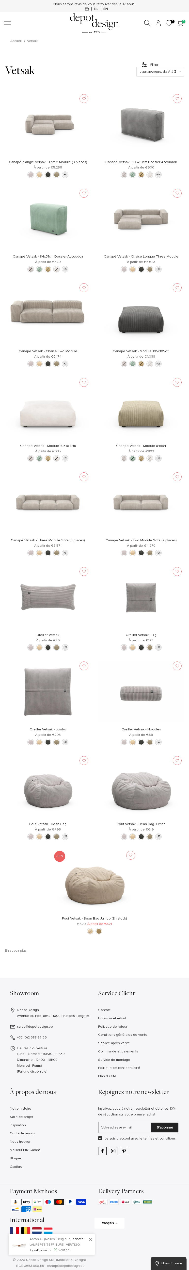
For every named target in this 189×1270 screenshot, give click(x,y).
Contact (104, 1010)
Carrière (16, 1167)
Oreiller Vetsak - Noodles (141, 729)
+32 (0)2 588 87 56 (32, 1037)
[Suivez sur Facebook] (102, 1151)
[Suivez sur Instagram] (113, 1151)
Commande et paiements (118, 1051)
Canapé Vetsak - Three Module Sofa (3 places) (48, 540)
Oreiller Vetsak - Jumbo (48, 729)
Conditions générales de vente (122, 1035)
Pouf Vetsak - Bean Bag (47, 824)
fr (87, 9)
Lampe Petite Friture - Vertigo (55, 1245)
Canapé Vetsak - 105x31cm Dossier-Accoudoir (141, 162)
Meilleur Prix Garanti (25, 1150)
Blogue (15, 1158)
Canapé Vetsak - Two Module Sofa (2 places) (141, 540)
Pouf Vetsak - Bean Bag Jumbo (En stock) (94, 918)
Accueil (16, 41)
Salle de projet (21, 1117)
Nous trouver (20, 1142)
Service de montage (114, 1060)
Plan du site (107, 1076)
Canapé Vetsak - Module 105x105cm (141, 351)
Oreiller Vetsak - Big (141, 635)
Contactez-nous (22, 1133)
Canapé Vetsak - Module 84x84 (141, 446)
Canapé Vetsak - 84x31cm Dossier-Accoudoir (48, 256)
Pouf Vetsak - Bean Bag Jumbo (141, 824)
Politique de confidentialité (119, 1068)
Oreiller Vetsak (47, 635)
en (105, 9)
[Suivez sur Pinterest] (124, 1151)
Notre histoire (20, 1108)
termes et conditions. (159, 1138)
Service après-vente (114, 1043)
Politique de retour (112, 1026)
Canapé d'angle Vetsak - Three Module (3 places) (48, 162)
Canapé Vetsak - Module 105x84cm (48, 446)
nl (96, 9)
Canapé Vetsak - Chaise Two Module (48, 351)
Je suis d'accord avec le (140, 1138)
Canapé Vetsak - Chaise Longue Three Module (141, 256)
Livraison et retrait (112, 1018)
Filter (154, 64)
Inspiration (18, 1125)
